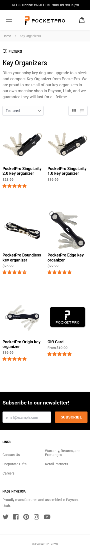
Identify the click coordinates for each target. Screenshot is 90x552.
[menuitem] (82, 20)
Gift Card (56, 342)
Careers (8, 473)
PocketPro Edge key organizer (66, 257)
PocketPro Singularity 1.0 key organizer (67, 171)
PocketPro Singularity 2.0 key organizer (22, 171)
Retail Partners (56, 464)
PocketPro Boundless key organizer (21, 257)
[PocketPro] (45, 20)
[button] (15, 186)
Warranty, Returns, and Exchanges (62, 453)
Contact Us (11, 455)
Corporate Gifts (14, 464)
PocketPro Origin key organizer (21, 344)
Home (6, 36)
